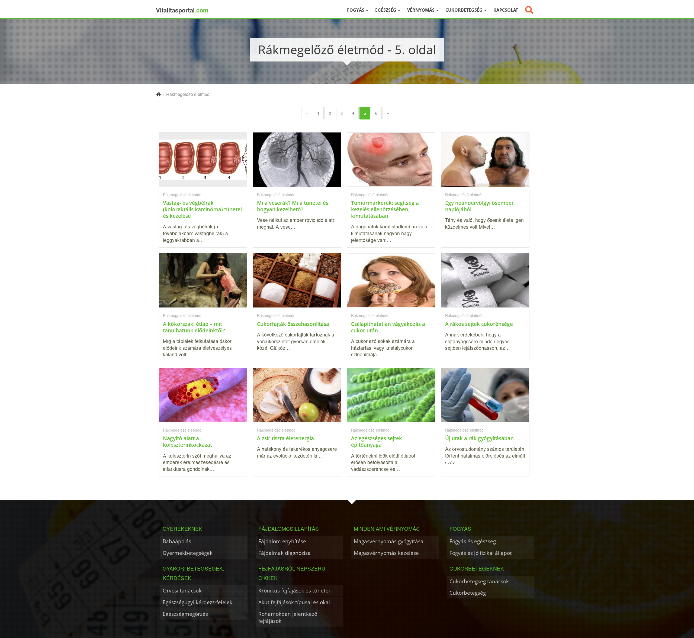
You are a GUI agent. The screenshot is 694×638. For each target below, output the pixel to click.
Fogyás (356, 10)
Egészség (386, 10)
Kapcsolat (505, 10)
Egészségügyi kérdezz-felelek (197, 602)
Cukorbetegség (464, 10)
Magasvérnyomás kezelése (386, 552)
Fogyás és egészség (472, 541)
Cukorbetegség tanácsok (479, 581)
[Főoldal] (158, 94)
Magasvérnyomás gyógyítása (388, 541)
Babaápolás (177, 541)
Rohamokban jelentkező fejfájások (287, 617)
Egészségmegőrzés (185, 613)
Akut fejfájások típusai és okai (294, 602)
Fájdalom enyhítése (282, 541)
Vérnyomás (421, 10)
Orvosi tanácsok (182, 590)
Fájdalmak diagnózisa (284, 552)
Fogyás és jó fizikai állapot (480, 552)
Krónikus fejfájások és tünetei (294, 590)
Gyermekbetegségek (188, 552)
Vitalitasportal (182, 10)
